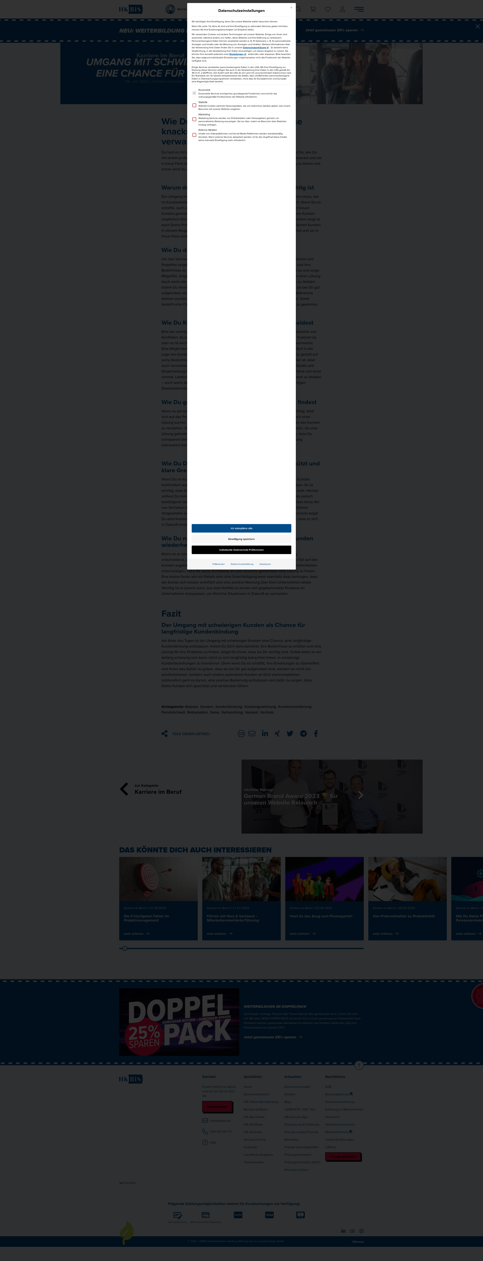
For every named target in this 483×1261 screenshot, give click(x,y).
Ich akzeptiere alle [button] (241, 528)
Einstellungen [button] (236, 54)
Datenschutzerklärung (254, 47)
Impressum (265, 564)
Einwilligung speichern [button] (241, 538)
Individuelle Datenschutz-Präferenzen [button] (241, 549)
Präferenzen (218, 564)
